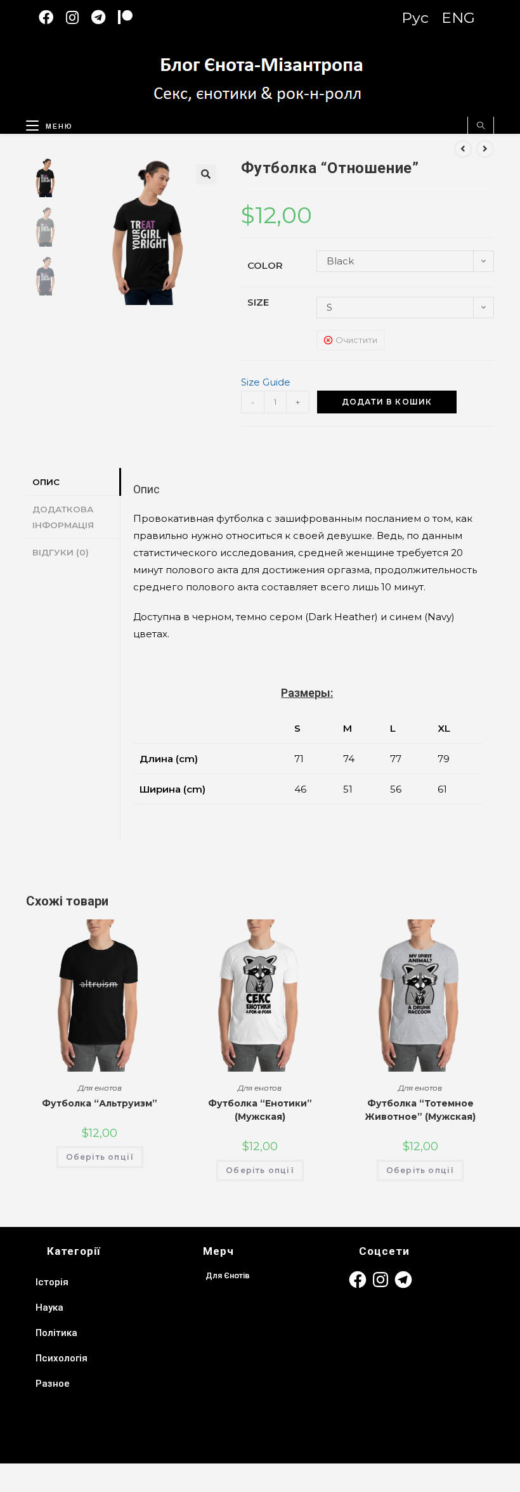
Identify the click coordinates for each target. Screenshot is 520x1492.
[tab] (73, 482)
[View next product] (485, 149)
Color (265, 265)
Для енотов (100, 1088)
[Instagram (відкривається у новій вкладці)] (78, 17)
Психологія (62, 1358)
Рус (415, 17)
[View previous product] (463, 149)
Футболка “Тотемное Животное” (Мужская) (420, 1110)
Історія (52, 1282)
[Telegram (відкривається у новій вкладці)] (104, 17)
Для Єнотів (227, 1275)
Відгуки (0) (60, 552)
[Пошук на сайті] (481, 126)
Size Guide (265, 382)
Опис (46, 482)
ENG (458, 17)
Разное (53, 1383)
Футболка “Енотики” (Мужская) (260, 1110)
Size (258, 302)
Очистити (356, 340)
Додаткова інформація (63, 516)
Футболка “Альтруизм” (99, 1103)
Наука (49, 1307)
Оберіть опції (100, 1157)
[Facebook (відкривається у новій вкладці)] (52, 17)
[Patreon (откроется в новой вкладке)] (131, 17)
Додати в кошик (387, 401)
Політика (56, 1333)
